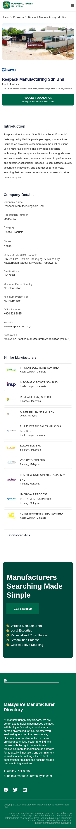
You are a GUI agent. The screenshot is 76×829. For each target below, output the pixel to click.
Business (18, 17)
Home (5, 17)
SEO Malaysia (17, 807)
